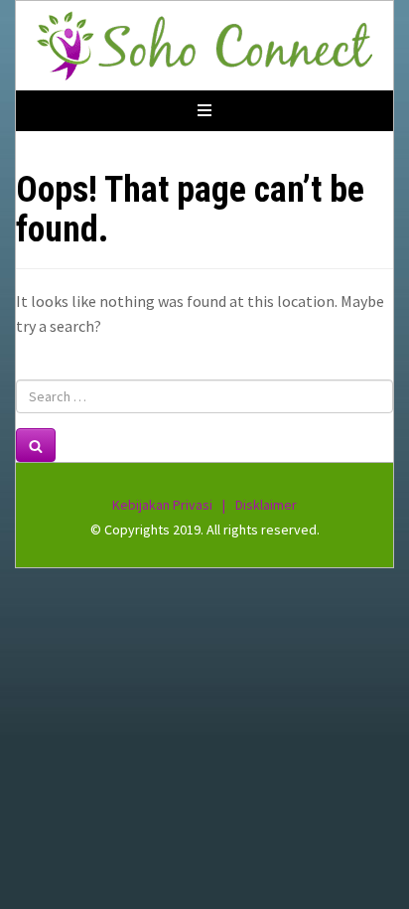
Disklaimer (266, 505)
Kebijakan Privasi (162, 505)
